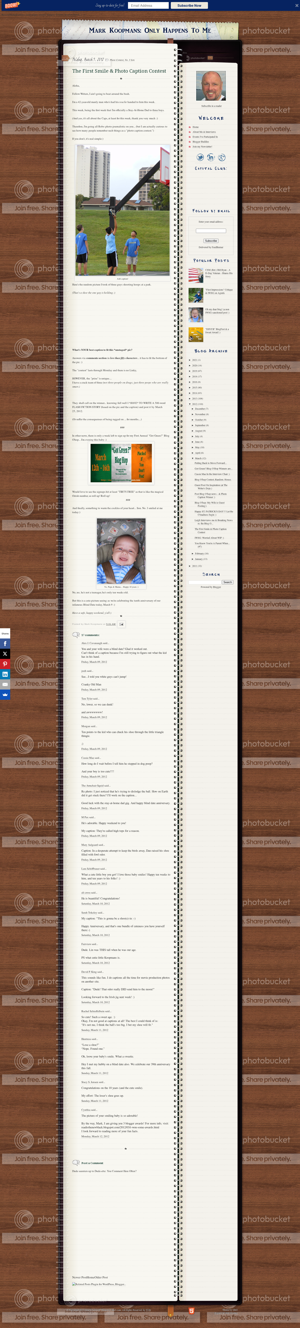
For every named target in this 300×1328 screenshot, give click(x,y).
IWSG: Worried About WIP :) (209, 537)
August (199, 430)
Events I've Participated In (205, 136)
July (197, 436)
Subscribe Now (189, 5)
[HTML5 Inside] (191, 1310)
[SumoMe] (5, 695)
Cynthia (85, 1110)
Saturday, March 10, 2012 (95, 903)
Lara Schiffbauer (90, 868)
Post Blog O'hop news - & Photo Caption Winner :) (211, 495)
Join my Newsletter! (202, 146)
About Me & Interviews (204, 131)
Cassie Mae (87, 758)
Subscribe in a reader (211, 105)
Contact (210, 58)
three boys (158, 110)
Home (90, 1277)
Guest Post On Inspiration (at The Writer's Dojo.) (211, 486)
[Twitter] (200, 161)
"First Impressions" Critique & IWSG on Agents (219, 291)
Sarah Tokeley (89, 912)
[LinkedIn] (210, 161)
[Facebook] (5, 643)
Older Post (101, 1277)
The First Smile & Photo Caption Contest (211, 530)
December (200, 408)
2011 (195, 565)
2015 (195, 387)
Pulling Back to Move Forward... (211, 463)
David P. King (89, 972)
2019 (195, 370)
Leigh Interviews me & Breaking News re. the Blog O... (214, 521)
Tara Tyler (86, 698)
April (198, 452)
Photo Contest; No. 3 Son (122, 59)
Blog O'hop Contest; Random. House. (213, 479)
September (200, 425)
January (199, 558)
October (199, 419)
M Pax (85, 817)
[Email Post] (121, 624)
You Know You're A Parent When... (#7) (212, 544)
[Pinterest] (5, 664)
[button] (111, 5)
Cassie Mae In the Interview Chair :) (212, 474)
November (200, 414)
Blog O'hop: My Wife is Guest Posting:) (209, 504)
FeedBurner (217, 247)
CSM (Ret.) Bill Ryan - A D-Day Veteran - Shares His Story (219, 273)
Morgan (85, 726)
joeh (83, 671)
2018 (195, 376)
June (197, 441)
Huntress (86, 1039)
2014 (195, 392)
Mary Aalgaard (89, 845)
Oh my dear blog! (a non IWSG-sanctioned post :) (217, 310)
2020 (195, 365)
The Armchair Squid (92, 785)
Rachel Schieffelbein (92, 1011)
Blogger (217, 586)
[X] (5, 654)
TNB (148, 1309)
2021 (195, 359)
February (199, 553)
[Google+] (221, 161)
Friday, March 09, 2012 (94, 662)
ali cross (85, 892)
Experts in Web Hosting (225, 1312)
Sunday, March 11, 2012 (94, 1030)
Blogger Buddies (201, 141)
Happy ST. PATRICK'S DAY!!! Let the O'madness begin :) (214, 513)
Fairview (86, 944)
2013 (195, 398)
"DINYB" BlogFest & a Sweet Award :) (217, 330)
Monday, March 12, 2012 (95, 1136)
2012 (195, 404)
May (197, 447)
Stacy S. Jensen (89, 1082)
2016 (195, 381)
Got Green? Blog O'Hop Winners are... (213, 468)
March (198, 458)
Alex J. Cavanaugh (91, 643)
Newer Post (79, 1277)
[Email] (5, 684)
